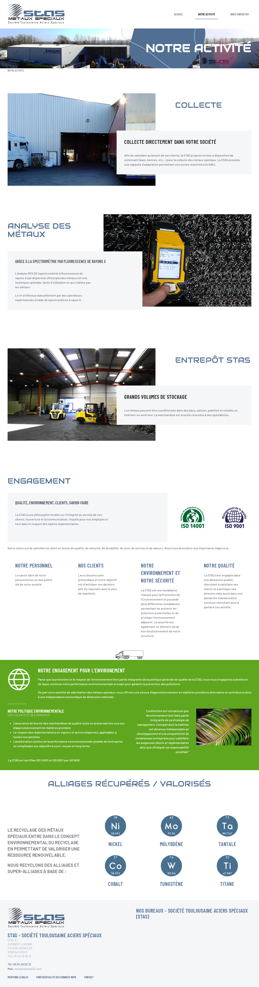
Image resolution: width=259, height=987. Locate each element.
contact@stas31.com (28, 968)
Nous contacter (239, 14)
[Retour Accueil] (36, 14)
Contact (88, 977)
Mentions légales (18, 977)
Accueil (178, 14)
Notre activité (206, 14)
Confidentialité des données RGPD (56, 977)
